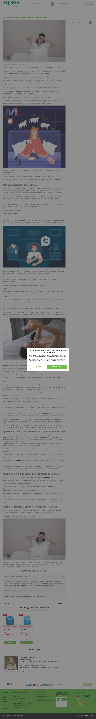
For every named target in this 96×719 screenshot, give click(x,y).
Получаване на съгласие (57, 367)
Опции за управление (37, 367)
